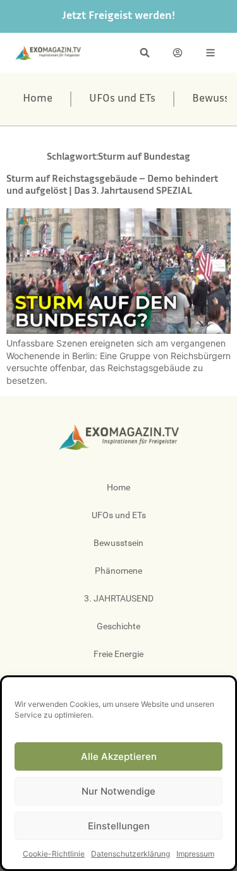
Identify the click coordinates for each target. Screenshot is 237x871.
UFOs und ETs (122, 99)
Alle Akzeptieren (119, 756)
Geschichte (118, 626)
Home (37, 99)
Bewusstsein (118, 543)
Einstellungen (119, 826)
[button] (144, 52)
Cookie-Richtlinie (54, 853)
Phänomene (118, 571)
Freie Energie (118, 654)
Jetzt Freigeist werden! (118, 16)
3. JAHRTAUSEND (119, 598)
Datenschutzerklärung (130, 853)
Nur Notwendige (118, 791)
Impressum (195, 853)
